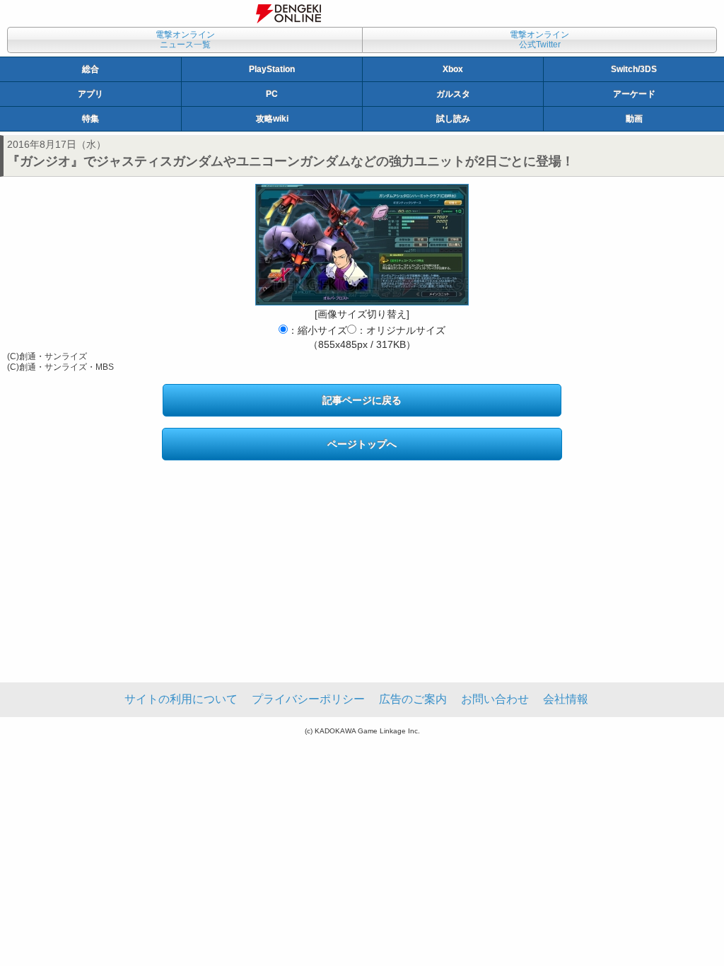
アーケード (634, 94)
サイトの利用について (181, 699)
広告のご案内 (413, 699)
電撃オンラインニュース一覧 (185, 40)
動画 (634, 119)
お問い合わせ (495, 699)
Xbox (453, 69)
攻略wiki (272, 119)
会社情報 (565, 699)
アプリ (90, 94)
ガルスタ (453, 94)
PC (272, 94)
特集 (90, 119)
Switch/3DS (634, 69)
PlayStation (272, 69)
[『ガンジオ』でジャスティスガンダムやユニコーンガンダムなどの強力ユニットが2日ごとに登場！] (362, 244)
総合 (90, 69)
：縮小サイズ (317, 330)
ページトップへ (362, 444)
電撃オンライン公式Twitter (539, 40)
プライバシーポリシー (308, 699)
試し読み (453, 119)
